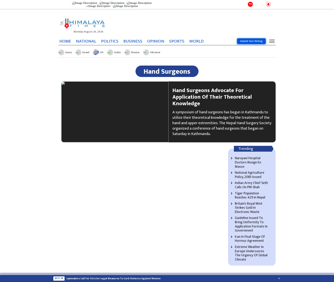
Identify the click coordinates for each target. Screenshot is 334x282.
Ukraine (155, 52)
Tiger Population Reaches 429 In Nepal (250, 195)
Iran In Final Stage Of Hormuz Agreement (250, 239)
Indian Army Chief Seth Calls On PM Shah (251, 185)
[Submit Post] (262, 4)
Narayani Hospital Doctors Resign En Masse (248, 162)
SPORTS (176, 41)
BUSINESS (132, 41)
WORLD (196, 41)
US (101, 52)
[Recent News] (256, 4)
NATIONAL (86, 41)
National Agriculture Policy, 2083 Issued (249, 175)
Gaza (68, 52)
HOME (65, 41)
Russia (135, 52)
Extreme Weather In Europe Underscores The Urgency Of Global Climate (251, 253)
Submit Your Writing (251, 41)
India (117, 52)
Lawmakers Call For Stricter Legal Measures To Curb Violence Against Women (113, 278)
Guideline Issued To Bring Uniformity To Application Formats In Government (251, 224)
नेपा (250, 4)
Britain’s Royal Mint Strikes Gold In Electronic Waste (248, 208)
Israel (85, 52)
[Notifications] (268, 4)
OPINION (155, 41)
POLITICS (109, 41)
